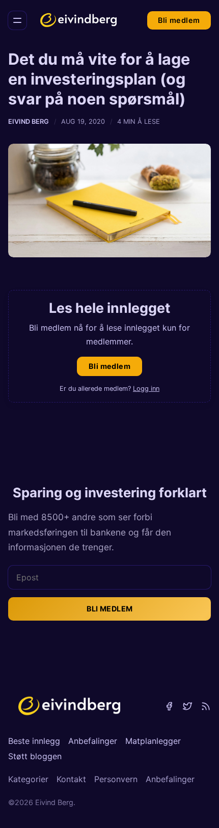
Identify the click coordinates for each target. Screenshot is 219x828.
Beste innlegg (34, 741)
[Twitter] (187, 706)
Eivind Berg (28, 121)
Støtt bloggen (35, 756)
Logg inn (146, 388)
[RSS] (206, 706)
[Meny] (17, 20)
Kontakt (71, 779)
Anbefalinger (92, 741)
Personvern (116, 779)
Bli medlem (179, 20)
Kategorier (28, 779)
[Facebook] (169, 706)
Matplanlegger (153, 741)
